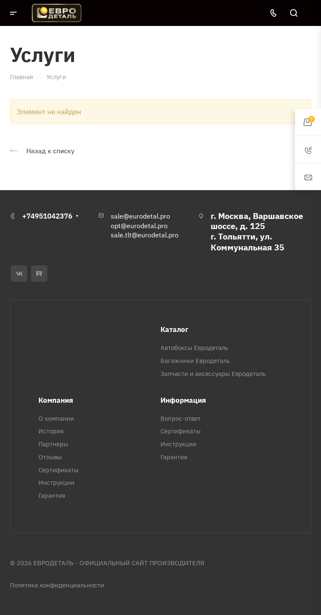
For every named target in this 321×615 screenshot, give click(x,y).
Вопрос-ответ (180, 418)
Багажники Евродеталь (195, 361)
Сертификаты (58, 470)
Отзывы (50, 457)
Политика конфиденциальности (57, 585)
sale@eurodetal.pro (140, 216)
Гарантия (51, 495)
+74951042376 (47, 216)
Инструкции (56, 482)
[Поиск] (294, 13)
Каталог (174, 329)
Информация (183, 400)
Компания (55, 400)
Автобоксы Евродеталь (194, 348)
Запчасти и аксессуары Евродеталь (213, 374)
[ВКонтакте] (19, 273)
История (51, 431)
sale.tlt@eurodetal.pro (144, 235)
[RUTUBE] (39, 273)
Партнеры (53, 444)
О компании (56, 418)
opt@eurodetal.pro (139, 225)
